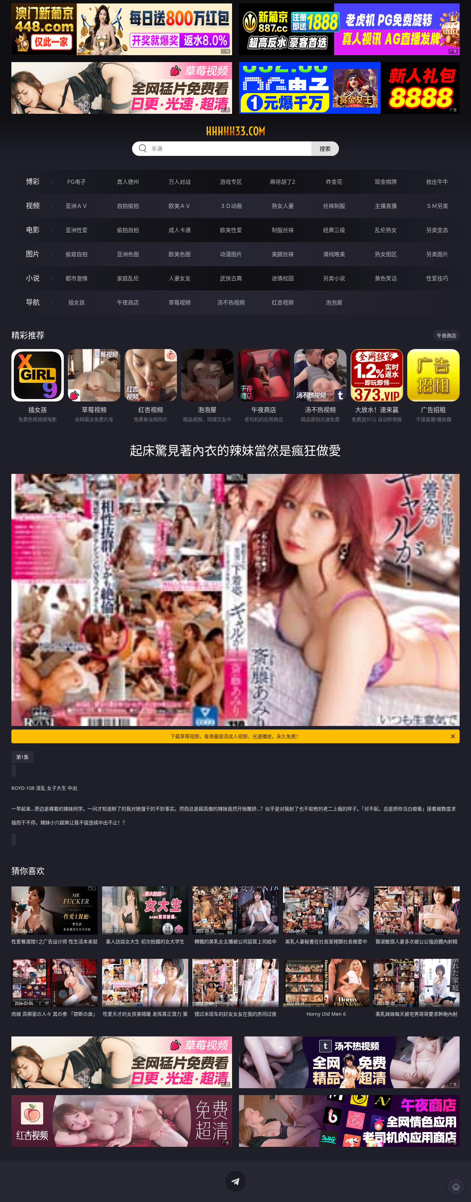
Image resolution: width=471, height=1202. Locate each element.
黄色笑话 (386, 278)
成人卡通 (180, 230)
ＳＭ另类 (437, 206)
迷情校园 (283, 278)
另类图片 (437, 254)
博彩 (33, 181)
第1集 (22, 757)
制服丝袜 (283, 230)
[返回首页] (456, 1187)
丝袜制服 (334, 206)
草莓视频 (180, 302)
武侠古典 (231, 278)
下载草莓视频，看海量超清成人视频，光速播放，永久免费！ (235, 736)
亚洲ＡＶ (77, 206)
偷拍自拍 (128, 230)
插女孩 (76, 302)
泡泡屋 (334, 302)
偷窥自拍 (77, 254)
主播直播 (386, 206)
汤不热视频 (231, 302)
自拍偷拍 (128, 206)
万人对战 (180, 182)
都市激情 (77, 278)
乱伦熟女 (386, 230)
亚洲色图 (128, 254)
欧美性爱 (231, 230)
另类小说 (334, 278)
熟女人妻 (283, 206)
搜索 (325, 148)
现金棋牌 (386, 182)
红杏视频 (283, 302)
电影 (33, 230)
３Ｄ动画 (231, 206)
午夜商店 (128, 302)
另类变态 (437, 230)
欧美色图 (180, 254)
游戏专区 (231, 182)
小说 (33, 278)
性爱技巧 (437, 278)
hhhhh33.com (235, 131)
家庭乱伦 (128, 278)
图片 (33, 254)
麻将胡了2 (282, 182)
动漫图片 (231, 254)
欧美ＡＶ (180, 206)
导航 (33, 302)
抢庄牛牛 (437, 182)
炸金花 (334, 182)
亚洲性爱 (77, 230)
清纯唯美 (334, 254)
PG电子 (76, 182)
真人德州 (128, 182)
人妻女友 (180, 278)
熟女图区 (386, 254)
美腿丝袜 (283, 254)
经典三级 (334, 230)
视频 (33, 205)
